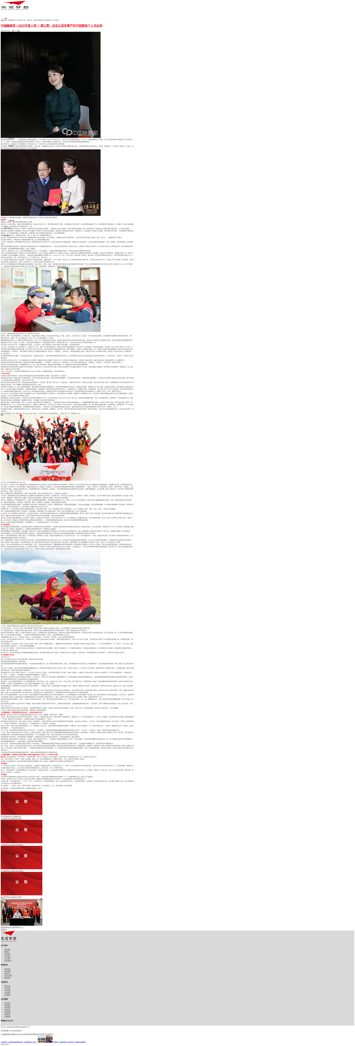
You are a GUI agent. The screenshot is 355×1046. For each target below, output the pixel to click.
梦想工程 (7, 986)
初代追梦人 (8, 961)
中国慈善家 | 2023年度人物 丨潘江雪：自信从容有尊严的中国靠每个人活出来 (51, 25)
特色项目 (7, 988)
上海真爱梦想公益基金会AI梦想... (11, 819)
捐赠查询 (7, 1014)
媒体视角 (4, 20)
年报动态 (7, 969)
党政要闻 (7, 971)
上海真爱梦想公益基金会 (9, 1034)
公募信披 (7, 1016)
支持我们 (7, 954)
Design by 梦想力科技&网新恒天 (28, 1034)
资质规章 (7, 1012)
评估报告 (7, 995)
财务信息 (7, 1010)
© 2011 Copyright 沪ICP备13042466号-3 (14, 1027)
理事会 (6, 952)
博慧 (18, 31)
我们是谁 (7, 949)
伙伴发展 (7, 993)
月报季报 (7, 1008)
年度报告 (7, 1003)
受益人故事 (8, 975)
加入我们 (7, 956)
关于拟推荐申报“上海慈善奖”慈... (11, 816)
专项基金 (7, 990)
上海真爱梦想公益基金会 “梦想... (11, 897)
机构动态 (7, 973)
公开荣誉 (7, 958)
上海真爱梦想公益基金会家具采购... (12, 845)
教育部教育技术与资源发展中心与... (12, 927)
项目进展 (7, 1005)
